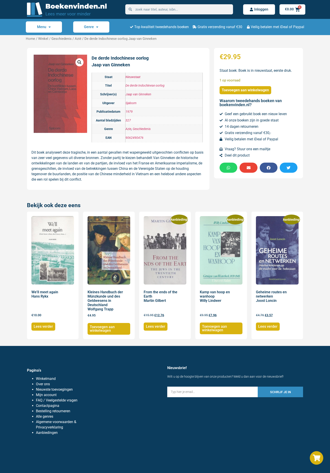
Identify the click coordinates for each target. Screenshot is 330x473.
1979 (129, 112)
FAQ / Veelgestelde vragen (56, 400)
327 (128, 120)
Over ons (43, 384)
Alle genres (44, 416)
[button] (79, 62)
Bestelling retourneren (53, 411)
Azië (78, 39)
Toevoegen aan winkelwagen (245, 90)
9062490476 (134, 138)
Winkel (43, 39)
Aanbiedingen (47, 432)
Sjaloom (130, 103)
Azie (128, 129)
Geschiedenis (61, 39)
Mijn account (46, 395)
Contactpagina (47, 406)
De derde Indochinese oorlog (145, 85)
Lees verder (43, 326)
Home (30, 39)
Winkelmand (46, 379)
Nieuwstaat (132, 77)
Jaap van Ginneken (138, 94)
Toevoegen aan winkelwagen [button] (102, 329)
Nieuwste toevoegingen (54, 389)
